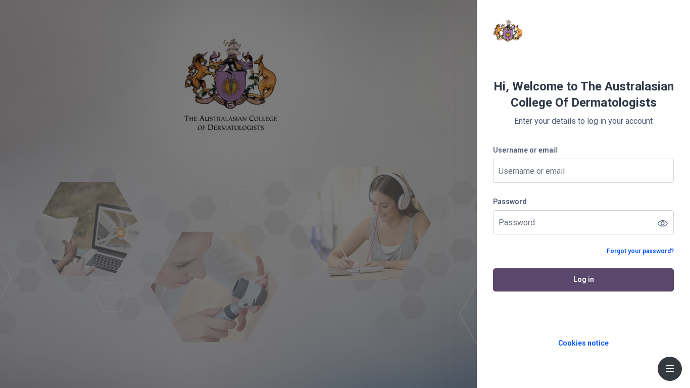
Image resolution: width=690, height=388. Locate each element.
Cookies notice (583, 343)
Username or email (525, 150)
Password (510, 202)
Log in (583, 279)
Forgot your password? (640, 251)
